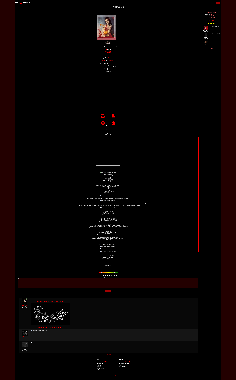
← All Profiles (108, 12)
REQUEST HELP (100, 363)
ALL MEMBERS (211, 48)
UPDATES (98, 369)
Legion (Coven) (110, 62)
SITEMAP (98, 366)
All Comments (108, 354)
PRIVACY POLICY (123, 365)
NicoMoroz (206, 44)
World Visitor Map (211, 17)
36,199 (212, 15)
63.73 (115, 57)
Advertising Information (211, 12)
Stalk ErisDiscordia (113, 126)
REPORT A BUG (100, 368)
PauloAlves (205, 30)
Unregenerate (110, 57)
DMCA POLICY (122, 366)
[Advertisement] (108, 92)
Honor (104, 60)
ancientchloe (206, 37)
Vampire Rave (116, 375)
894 (212, 14)
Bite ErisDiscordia (102, 126)
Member (108, 58)
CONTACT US (99, 365)
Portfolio (103, 119)
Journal (114, 119)
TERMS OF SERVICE (124, 363)
